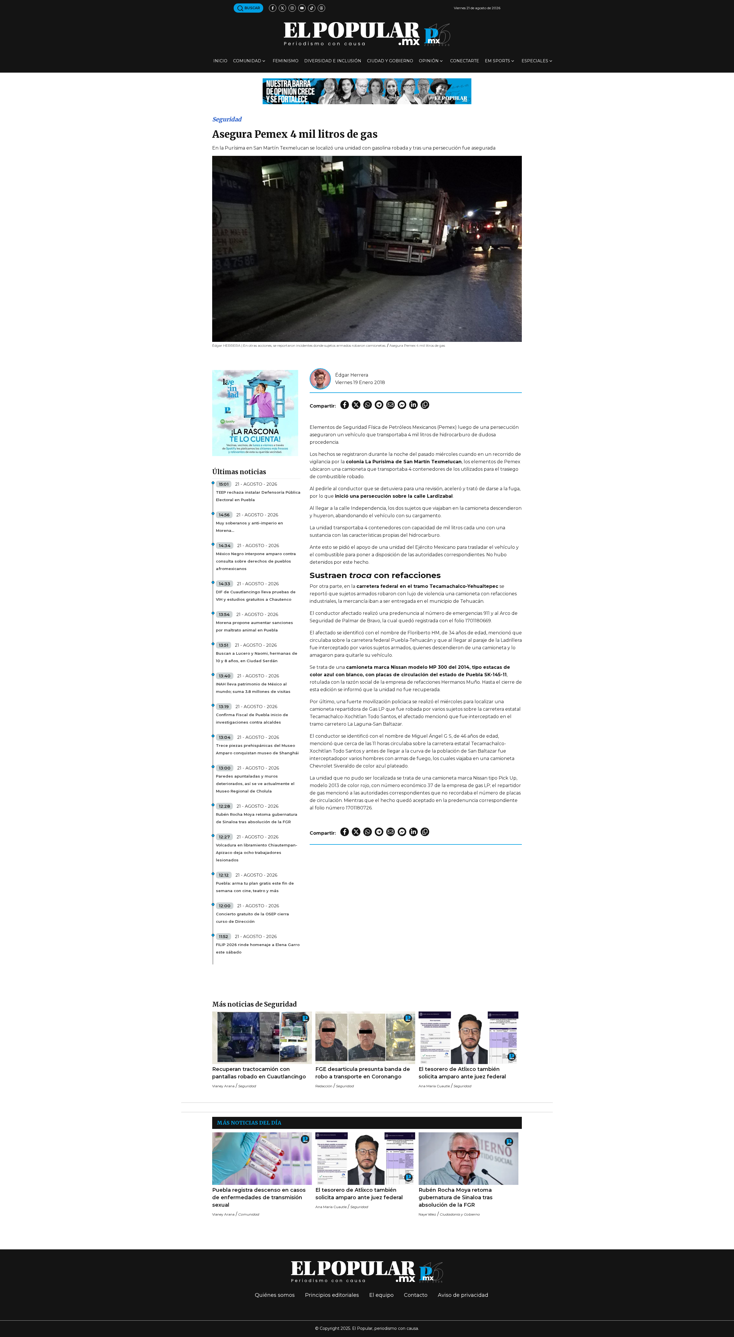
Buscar (252, 8)
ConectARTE (464, 60)
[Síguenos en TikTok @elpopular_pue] (311, 8)
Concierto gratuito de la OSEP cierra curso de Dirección (252, 918)
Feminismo (285, 60)
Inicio (220, 60)
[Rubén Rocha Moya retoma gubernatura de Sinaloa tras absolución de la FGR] (468, 1158)
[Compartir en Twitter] (356, 404)
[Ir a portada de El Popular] (367, 34)
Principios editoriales (332, 1295)
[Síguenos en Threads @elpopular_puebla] (321, 8)
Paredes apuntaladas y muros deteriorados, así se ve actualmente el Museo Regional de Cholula (255, 783)
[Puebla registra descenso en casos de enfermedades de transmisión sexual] (262, 1158)
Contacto (415, 1295)
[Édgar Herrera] (320, 378)
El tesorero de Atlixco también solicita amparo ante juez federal (462, 1073)
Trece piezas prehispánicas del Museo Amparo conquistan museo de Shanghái (257, 749)
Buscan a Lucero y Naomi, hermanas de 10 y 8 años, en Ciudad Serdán (256, 657)
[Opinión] (367, 91)
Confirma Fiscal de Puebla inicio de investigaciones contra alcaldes (252, 718)
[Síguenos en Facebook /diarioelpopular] (272, 8)
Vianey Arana (223, 1086)
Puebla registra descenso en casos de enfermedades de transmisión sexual (259, 1197)
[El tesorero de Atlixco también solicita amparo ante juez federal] (468, 1038)
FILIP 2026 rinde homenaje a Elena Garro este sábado (258, 948)
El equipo (381, 1295)
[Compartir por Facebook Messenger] (402, 404)
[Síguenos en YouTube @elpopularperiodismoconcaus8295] (302, 8)
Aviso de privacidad (463, 1295)
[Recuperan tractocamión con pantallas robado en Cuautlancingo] (262, 1038)
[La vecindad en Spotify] (255, 412)
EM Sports (497, 60)
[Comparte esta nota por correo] (390, 404)
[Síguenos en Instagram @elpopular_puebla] (292, 8)
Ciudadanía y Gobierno (460, 1214)
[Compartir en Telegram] (379, 404)
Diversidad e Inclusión (332, 60)
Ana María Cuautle (434, 1086)
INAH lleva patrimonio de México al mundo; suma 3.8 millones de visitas (253, 688)
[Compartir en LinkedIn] (413, 404)
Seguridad (226, 119)
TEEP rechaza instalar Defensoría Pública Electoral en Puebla (258, 496)
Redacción (323, 1086)
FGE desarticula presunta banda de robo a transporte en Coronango (362, 1073)
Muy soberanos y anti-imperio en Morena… (249, 527)
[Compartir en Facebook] (344, 404)
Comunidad (247, 60)
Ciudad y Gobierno (390, 60)
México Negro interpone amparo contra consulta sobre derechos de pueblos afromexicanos (256, 561)
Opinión (429, 60)
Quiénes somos (275, 1295)
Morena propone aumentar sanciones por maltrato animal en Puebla (254, 626)
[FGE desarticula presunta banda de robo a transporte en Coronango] (365, 1038)
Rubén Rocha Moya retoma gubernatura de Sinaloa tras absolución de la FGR (256, 818)
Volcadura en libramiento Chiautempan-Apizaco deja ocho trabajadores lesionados (256, 852)
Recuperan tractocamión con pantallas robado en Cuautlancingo (259, 1073)
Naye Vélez (427, 1214)
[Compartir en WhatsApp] (367, 404)
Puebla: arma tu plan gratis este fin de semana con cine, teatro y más (255, 887)
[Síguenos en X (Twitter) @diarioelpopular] (282, 8)
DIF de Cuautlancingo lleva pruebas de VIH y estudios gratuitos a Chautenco (256, 596)
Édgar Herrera (351, 375)
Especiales (535, 60)
